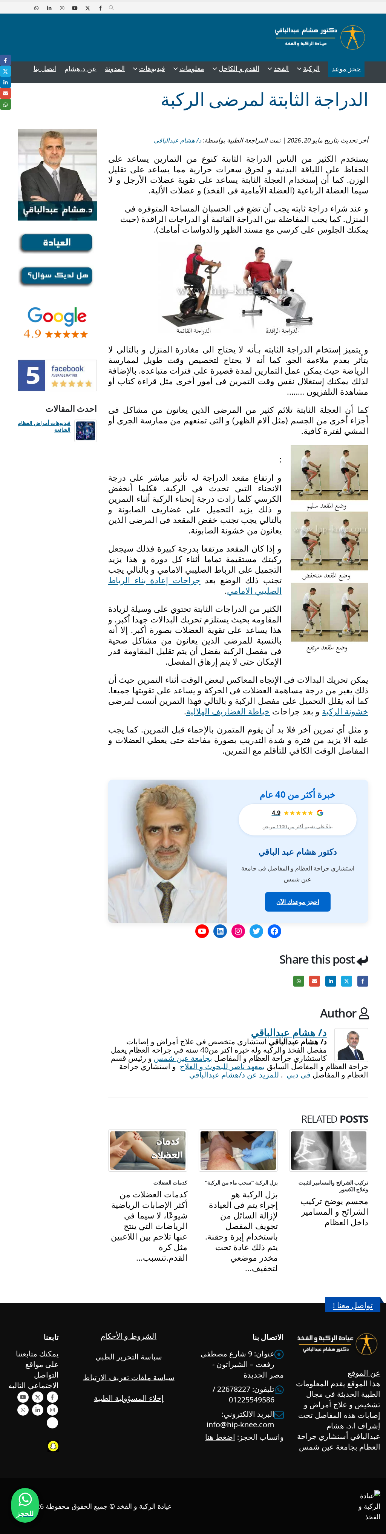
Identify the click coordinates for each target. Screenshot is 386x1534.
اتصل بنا (45, 68)
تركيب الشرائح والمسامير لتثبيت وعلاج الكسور (333, 1186)
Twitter (346, 981)
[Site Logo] (320, 37)
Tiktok (52, 1422)
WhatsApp (298, 981)
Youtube (23, 1397)
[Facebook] (100, 8)
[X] (87, 8)
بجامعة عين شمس (183, 1058)
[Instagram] (62, 8)
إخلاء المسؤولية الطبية (129, 1398)
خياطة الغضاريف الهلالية (228, 711)
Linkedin (37, 1410)
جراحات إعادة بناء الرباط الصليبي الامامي (195, 585)
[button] (111, 8)
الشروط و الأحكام (128, 1336)
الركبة (311, 68)
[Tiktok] (23, 8)
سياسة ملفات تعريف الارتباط (129, 1377)
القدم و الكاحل (239, 68)
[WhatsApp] (36, 8)
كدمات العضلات (170, 1182)
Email (314, 981)
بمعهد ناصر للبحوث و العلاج (222, 1066)
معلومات (191, 68)
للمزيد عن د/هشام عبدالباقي (234, 1075)
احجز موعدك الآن (297, 902)
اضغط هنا (220, 1437)
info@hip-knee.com (240, 1424)
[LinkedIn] (49, 8)
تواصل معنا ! (353, 1305)
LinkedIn (330, 981)
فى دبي (299, 1075)
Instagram (52, 1410)
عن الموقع (364, 1373)
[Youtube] (74, 8)
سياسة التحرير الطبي (128, 1357)
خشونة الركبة (345, 711)
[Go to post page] (328, 1150)
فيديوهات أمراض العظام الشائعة (44, 426)
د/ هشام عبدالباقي (177, 140)
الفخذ (281, 68)
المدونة (115, 68)
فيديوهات (152, 68)
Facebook (362, 981)
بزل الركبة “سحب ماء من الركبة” (241, 1182)
